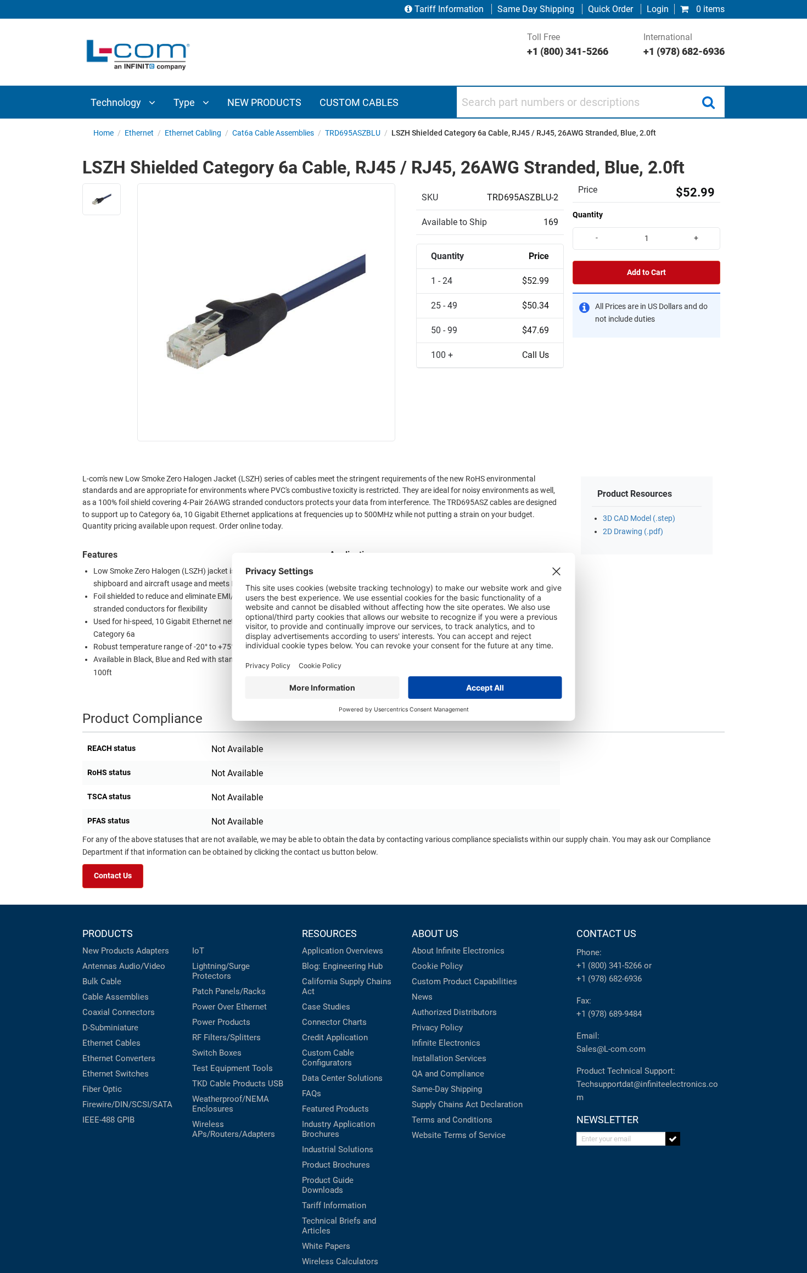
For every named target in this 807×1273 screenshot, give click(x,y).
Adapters (152, 951)
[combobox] (591, 102)
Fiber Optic (102, 1089)
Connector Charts (334, 1022)
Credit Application (335, 1037)
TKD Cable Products (229, 1084)
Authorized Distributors (454, 1012)
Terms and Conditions (452, 1120)
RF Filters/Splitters (226, 1037)
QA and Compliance (448, 1074)
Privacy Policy (437, 1028)
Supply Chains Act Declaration (467, 1104)
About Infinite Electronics (458, 951)
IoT (198, 951)
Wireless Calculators (340, 1261)
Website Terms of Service (459, 1135)
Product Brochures (336, 1165)
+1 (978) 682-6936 (609, 979)
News (422, 997)
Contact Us (113, 876)
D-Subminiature (110, 1028)
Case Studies (326, 1007)
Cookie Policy (437, 966)
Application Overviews (342, 951)
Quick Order (610, 9)
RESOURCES (329, 933)
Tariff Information (449, 9)
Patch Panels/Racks (229, 991)
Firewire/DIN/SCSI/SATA (127, 1104)
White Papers (326, 1246)
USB (275, 1084)
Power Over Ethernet (229, 1007)
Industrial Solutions (337, 1149)
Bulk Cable (101, 981)
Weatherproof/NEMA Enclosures (230, 1104)
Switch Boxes (217, 1053)
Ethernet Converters (118, 1058)
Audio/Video (142, 966)
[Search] (708, 102)
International (684, 44)
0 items (709, 9)
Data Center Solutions (342, 1078)
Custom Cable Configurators (328, 1058)
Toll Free (567, 44)
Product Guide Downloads (328, 1185)
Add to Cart (646, 272)
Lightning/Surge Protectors (221, 971)
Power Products (221, 1022)
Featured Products (335, 1109)
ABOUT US (435, 933)
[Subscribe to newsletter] (672, 1139)
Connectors (133, 1012)
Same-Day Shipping (447, 1089)
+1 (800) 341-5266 (609, 966)
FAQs (311, 1093)
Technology (117, 102)
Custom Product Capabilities (464, 981)
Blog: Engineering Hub (342, 966)
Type (185, 102)
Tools (262, 1068)
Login (658, 9)
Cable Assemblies (115, 997)
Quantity (588, 214)
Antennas (99, 966)
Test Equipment (221, 1068)
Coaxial (96, 1012)
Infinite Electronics (446, 1043)
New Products (108, 951)
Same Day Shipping (535, 9)
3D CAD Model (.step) (639, 518)
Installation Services (449, 1058)
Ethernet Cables (111, 1043)
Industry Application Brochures (338, 1129)
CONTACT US (606, 933)
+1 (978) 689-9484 (609, 1014)
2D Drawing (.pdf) (633, 531)
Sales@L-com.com (611, 1049)
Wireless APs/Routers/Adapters (233, 1129)
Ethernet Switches (115, 1074)
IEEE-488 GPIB (108, 1120)
